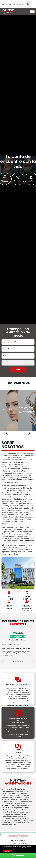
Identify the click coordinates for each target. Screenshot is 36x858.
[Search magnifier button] (28, 4)
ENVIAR (18, 369)
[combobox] (5, 349)
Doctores (18, 181)
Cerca (7, 851)
